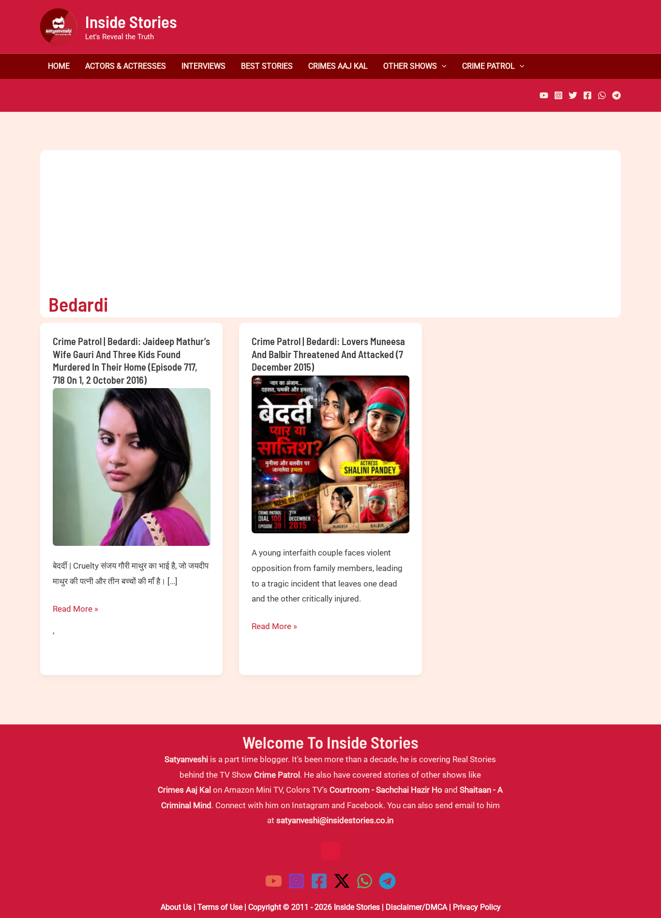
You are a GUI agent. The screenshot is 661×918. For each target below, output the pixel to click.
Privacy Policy (477, 907)
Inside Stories (131, 21)
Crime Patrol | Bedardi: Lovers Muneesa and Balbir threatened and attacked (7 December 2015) (328, 354)
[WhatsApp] (602, 95)
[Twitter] (573, 95)
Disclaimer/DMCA (416, 907)
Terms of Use (219, 907)
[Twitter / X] (341, 881)
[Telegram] (616, 95)
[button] (442, 66)
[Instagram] (558, 95)
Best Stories (267, 66)
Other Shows (410, 66)
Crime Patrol (488, 66)
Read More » (75, 610)
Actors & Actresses (125, 66)
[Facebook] (587, 95)
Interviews (203, 66)
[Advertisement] (322, 218)
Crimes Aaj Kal (338, 66)
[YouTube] (544, 95)
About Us (176, 907)
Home (59, 66)
